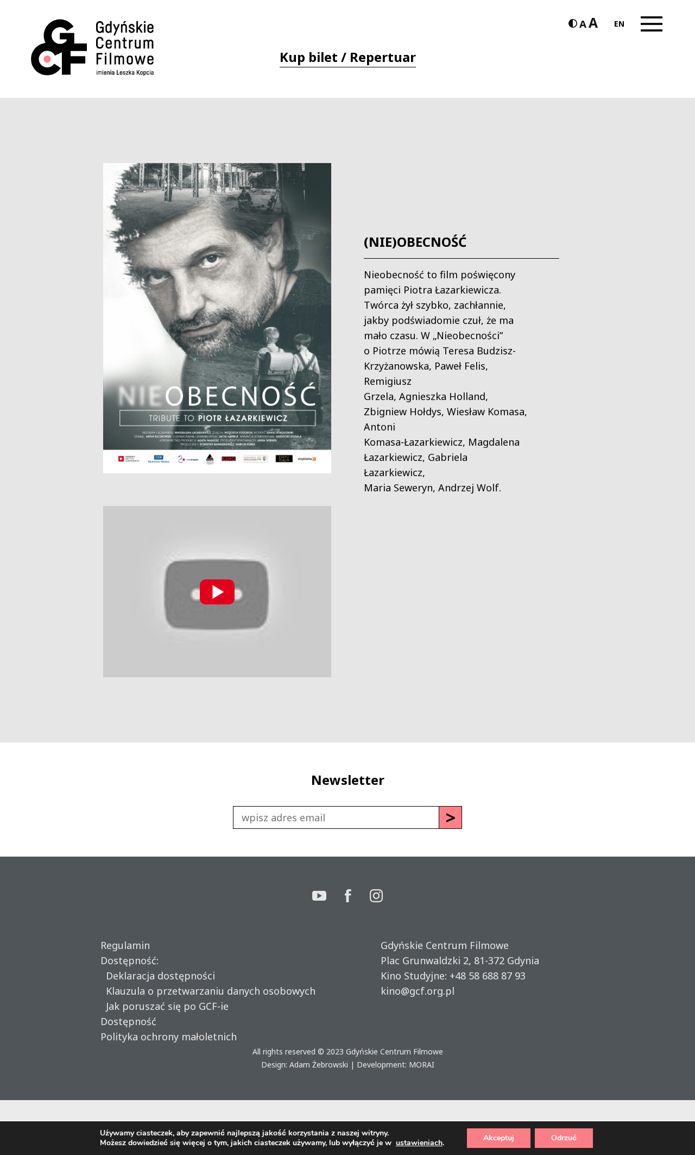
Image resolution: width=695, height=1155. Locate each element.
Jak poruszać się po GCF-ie (164, 1006)
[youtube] (328, 897)
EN (619, 23)
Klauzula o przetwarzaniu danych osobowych (207, 990)
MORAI (421, 1064)
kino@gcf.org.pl (417, 990)
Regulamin (125, 945)
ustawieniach (419, 1143)
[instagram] (376, 897)
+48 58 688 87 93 (488, 975)
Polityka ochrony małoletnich (168, 1036)
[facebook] (357, 897)
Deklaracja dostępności (157, 975)
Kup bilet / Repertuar (348, 57)
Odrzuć (564, 1138)
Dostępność (128, 1021)
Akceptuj (498, 1138)
